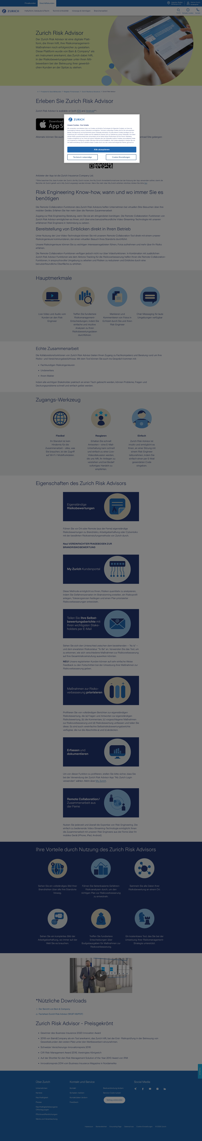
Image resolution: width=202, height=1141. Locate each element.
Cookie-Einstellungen (121, 157)
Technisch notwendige (82, 157)
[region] (102, 138)
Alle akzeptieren (102, 149)
